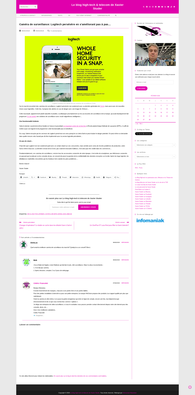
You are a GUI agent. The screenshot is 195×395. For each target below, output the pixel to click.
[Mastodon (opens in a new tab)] (174, 7)
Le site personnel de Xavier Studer (145, 187)
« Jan (136, 123)
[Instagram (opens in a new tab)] (152, 7)
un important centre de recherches (74, 126)
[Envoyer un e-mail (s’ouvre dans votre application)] (168, 7)
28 (149, 119)
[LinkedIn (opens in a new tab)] (155, 7)
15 (155, 112)
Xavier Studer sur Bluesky (143, 192)
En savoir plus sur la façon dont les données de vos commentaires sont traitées (80, 376)
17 (167, 112)
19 (138, 116)
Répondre (125, 242)
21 (149, 116)
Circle (102, 106)
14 (149, 112)
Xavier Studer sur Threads (143, 203)
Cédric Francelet (41, 283)
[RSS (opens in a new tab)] (165, 7)
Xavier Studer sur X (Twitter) (143, 208)
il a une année (31, 116)
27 (143, 119)
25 (172, 116)
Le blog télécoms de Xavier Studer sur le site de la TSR (151, 182)
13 (143, 112)
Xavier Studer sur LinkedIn (143, 199)
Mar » (141, 123)
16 (161, 112)
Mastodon (133, 393)
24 (167, 116)
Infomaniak (126, 393)
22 (155, 116)
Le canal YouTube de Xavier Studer (145, 184)
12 (138, 112)
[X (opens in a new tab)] (143, 7)
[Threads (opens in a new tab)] (149, 7)
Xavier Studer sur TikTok (142, 206)
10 (167, 109)
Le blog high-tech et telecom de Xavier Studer (85, 393)
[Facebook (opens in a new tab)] (146, 7)
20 (143, 116)
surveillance (61, 214)
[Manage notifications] (190, 387)
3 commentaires (56, 31)
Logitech (48, 214)
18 (172, 112)
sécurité (54, 214)
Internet (41, 214)
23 (161, 116)
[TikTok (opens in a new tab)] (171, 7)
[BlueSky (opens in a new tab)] (162, 7)
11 (172, 109)
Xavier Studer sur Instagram (143, 196)
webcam (69, 214)
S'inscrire (141, 88)
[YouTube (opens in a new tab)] (159, 7)
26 (138, 119)
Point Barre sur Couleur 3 (142, 189)
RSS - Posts (138, 168)
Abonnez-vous (88, 207)
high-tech (35, 214)
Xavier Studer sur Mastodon (143, 201)
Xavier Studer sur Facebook (143, 194)
